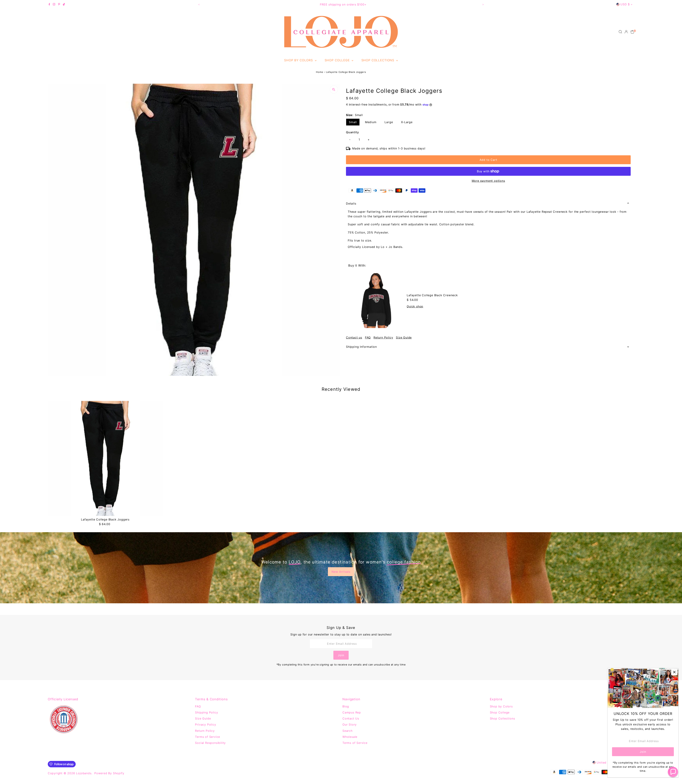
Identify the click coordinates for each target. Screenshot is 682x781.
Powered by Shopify (109, 773)
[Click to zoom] (334, 89)
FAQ (368, 337)
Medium (371, 122)
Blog (345, 706)
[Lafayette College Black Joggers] (105, 458)
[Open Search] (620, 31)
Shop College (338, 60)
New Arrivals (341, 571)
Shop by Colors (299, 60)
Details (351, 203)
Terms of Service (207, 737)
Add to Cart (488, 160)
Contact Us (350, 718)
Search (347, 730)
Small (353, 122)
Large (389, 122)
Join (341, 655)
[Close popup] (674, 672)
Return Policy (383, 337)
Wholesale (349, 737)
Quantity (352, 132)
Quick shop (415, 306)
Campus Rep (351, 712)
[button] (673, 772)
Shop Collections (378, 60)
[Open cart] (632, 31)
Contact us (354, 337)
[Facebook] (49, 4)
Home (319, 72)
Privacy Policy (205, 724)
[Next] (483, 5)
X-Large (407, 122)
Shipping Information (361, 346)
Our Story (349, 724)
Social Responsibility (210, 743)
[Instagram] (54, 4)
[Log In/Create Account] (626, 31)
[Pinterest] (59, 4)
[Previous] (199, 5)
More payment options (488, 180)
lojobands (83, 773)
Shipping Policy (206, 712)
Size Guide (404, 337)
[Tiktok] (64, 4)
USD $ (625, 4)
